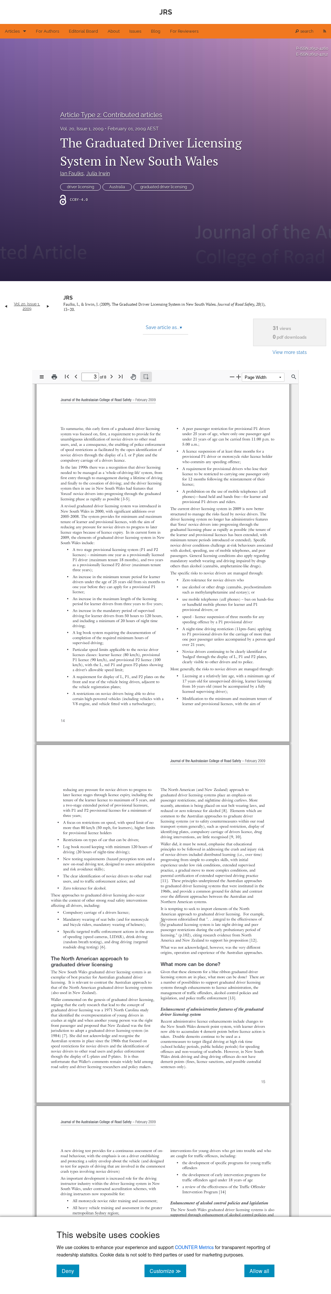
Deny (70, 1271)
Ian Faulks (72, 173)
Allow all (262, 1271)
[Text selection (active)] (146, 377)
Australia (117, 187)
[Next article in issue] (48, 306)
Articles (12, 31)
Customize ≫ (168, 1271)
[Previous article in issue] (6, 306)
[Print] (54, 377)
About (114, 31)
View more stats (289, 352)
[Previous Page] (76, 376)
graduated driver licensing (163, 187)
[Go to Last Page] (120, 376)
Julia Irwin (98, 173)
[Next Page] (111, 376)
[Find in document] (294, 377)
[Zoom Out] (232, 377)
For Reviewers (184, 31)
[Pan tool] (133, 377)
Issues (135, 31)
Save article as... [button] (164, 327)
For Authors (47, 31)
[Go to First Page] (67, 376)
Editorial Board (83, 31)
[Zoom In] (238, 377)
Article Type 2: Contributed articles (111, 115)
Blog (155, 31)
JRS (68, 298)
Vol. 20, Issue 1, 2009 (81, 128)
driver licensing (80, 187)
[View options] (41, 377)
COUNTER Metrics (194, 1247)
